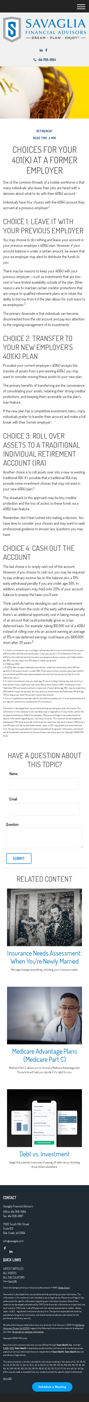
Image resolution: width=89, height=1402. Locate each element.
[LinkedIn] (41, 50)
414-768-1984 (47, 60)
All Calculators (14, 1277)
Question (12, 824)
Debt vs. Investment (45, 1154)
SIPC (12, 1348)
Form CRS (12, 1281)
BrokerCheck (64, 1287)
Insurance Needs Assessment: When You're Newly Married (44, 957)
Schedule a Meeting (52, 1386)
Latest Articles (13, 1268)
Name (13, 773)
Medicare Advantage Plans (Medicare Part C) (44, 1055)
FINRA (6, 1348)
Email (13, 799)
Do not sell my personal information (28, 1331)
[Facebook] (46, 50)
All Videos (10, 1273)
